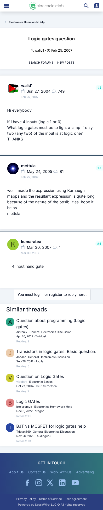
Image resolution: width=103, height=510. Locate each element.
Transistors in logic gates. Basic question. (56, 351)
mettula (28, 165)
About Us (16, 472)
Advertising (85, 472)
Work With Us (60, 472)
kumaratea (31, 241)
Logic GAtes (28, 401)
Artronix (21, 332)
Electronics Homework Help (53, 406)
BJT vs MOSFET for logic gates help (51, 426)
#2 (99, 87)
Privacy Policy (26, 499)
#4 (99, 243)
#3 (99, 168)
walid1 (39, 50)
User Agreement (75, 499)
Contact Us (37, 472)
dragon (39, 411)
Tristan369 (23, 431)
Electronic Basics (40, 381)
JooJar (21, 357)
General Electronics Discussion (50, 332)
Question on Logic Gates (40, 376)
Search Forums (41, 62)
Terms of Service (50, 499)
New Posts (65, 62)
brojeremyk (24, 406)
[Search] (86, 6)
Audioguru (44, 436)
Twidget (40, 336)
